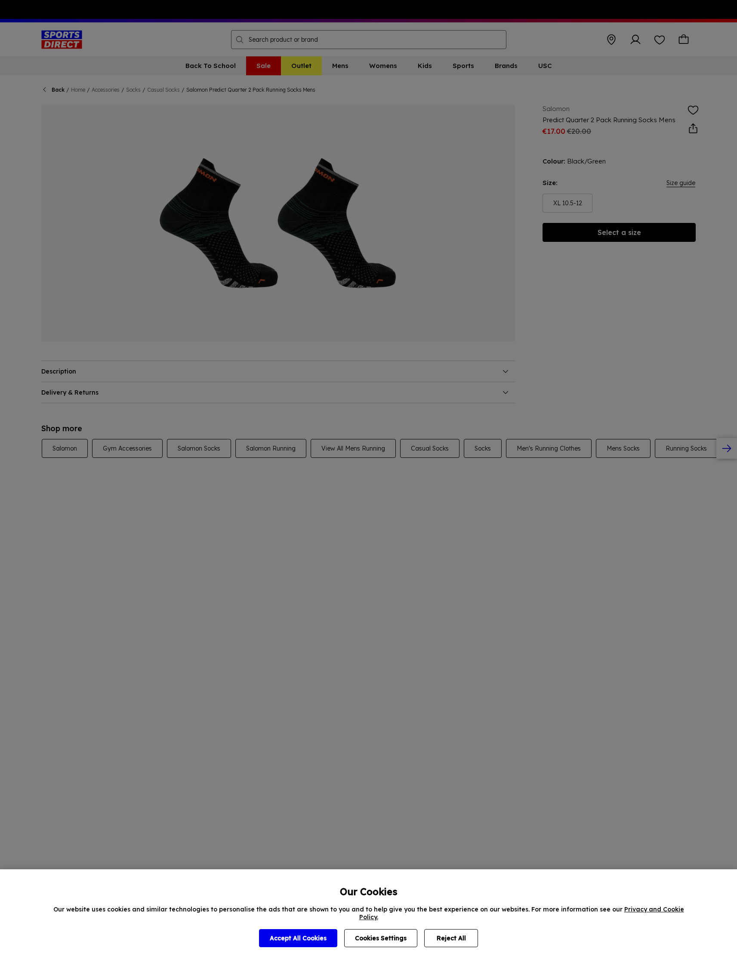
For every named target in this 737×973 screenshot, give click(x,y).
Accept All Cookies (298, 938)
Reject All (451, 938)
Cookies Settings (381, 938)
